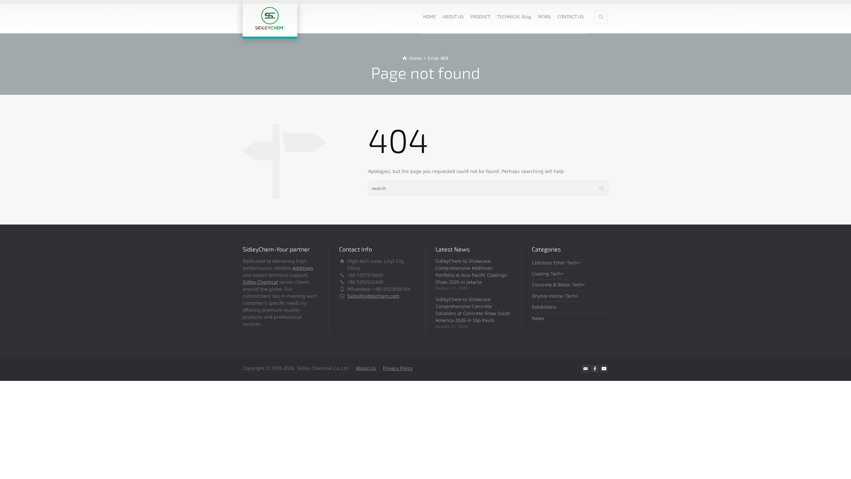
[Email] (586, 369)
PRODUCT (480, 16)
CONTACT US (570, 16)
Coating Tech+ (547, 273)
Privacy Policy (398, 368)
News (538, 318)
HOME (429, 16)
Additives (303, 268)
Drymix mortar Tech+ (555, 296)
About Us (366, 368)
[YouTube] (604, 369)
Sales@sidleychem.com (373, 296)
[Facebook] (595, 369)
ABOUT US (453, 16)
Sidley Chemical (260, 282)
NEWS (544, 16)
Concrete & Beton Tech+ (558, 284)
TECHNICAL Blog (514, 16)
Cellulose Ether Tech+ (556, 262)
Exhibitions (544, 307)
